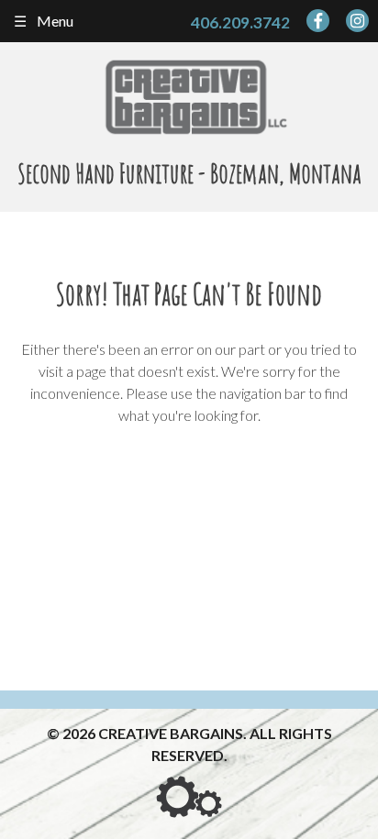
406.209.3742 (240, 22)
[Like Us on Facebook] (317, 20)
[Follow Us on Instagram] (357, 20)
